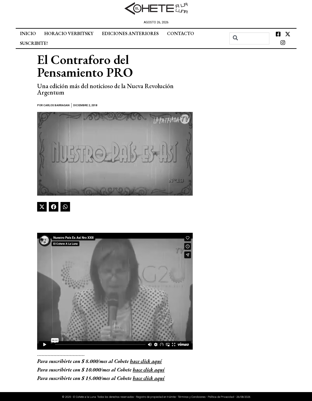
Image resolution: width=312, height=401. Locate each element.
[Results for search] (249, 47)
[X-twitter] (287, 34)
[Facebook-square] (278, 34)
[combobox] (249, 38)
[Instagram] (283, 42)
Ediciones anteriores (130, 33)
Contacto (180, 33)
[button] (42, 207)
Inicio (28, 33)
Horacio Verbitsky (68, 33)
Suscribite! (34, 43)
